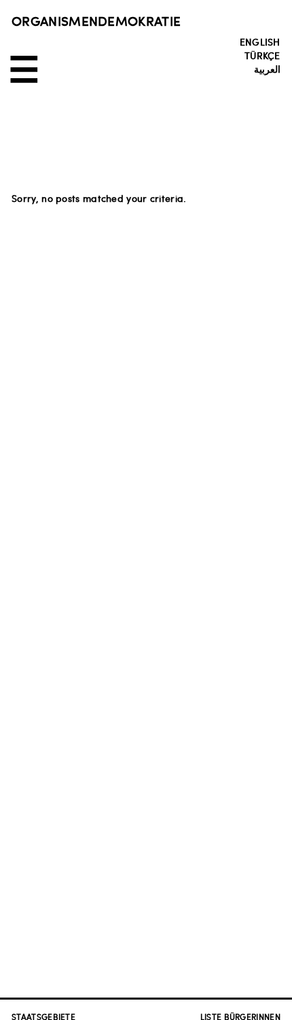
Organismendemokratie (96, 20)
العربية (267, 68)
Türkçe (262, 55)
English (260, 41)
